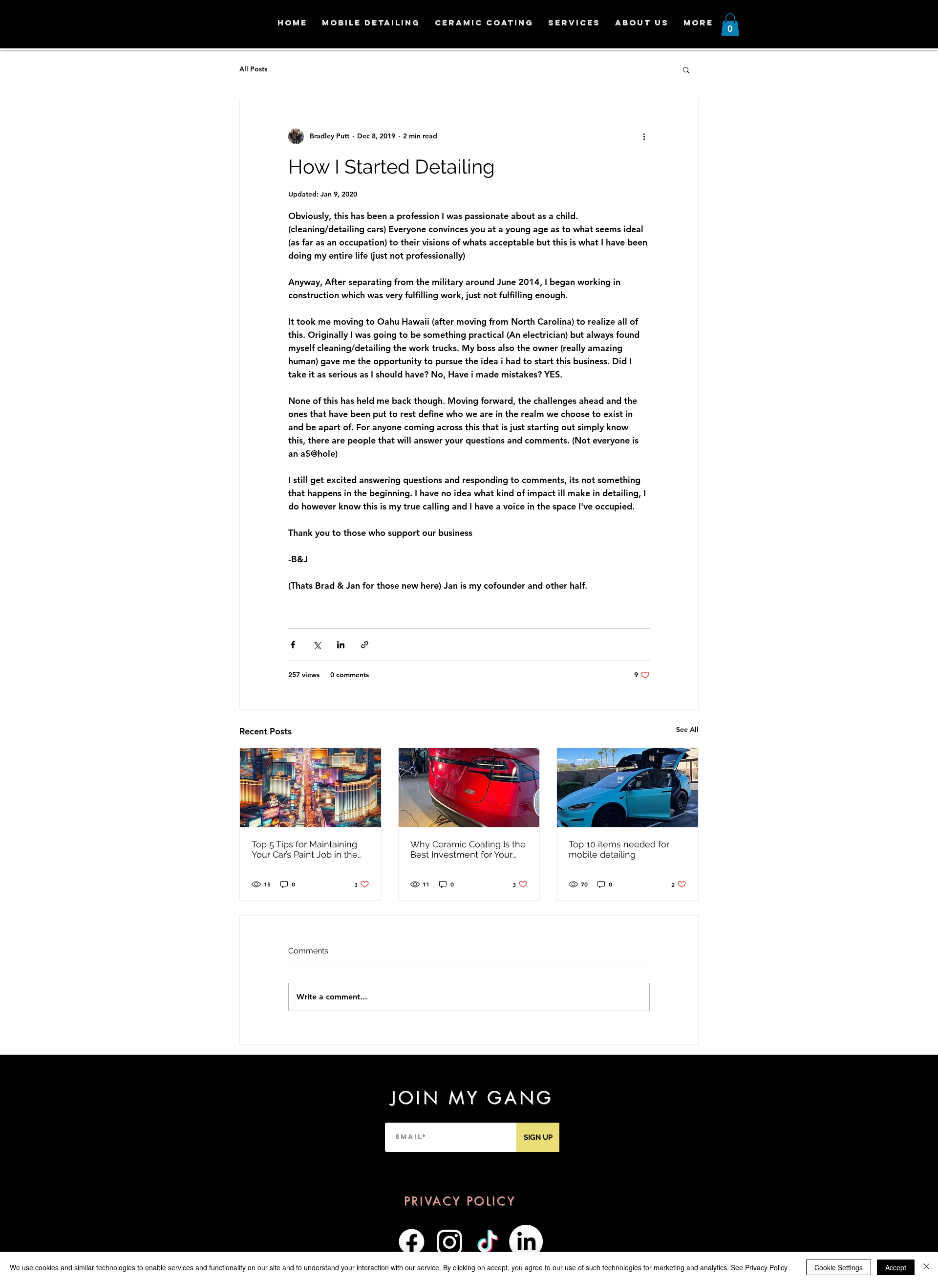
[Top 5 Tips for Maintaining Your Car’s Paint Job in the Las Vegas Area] (310, 787)
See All (687, 729)
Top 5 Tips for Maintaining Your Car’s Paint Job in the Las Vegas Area (305, 849)
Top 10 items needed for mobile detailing (619, 849)
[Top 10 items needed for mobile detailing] (627, 787)
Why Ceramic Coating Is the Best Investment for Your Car (468, 849)
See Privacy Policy (759, 1267)
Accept (895, 1267)
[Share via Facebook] (293, 644)
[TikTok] (488, 1242)
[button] (730, 24)
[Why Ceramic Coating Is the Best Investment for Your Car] (469, 787)
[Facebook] (411, 1242)
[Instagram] (450, 1242)
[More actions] (644, 136)
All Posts (253, 69)
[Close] (926, 1267)
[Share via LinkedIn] (340, 644)
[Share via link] (364, 644)
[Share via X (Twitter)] (316, 644)
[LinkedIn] (526, 1242)
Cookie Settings (838, 1267)
